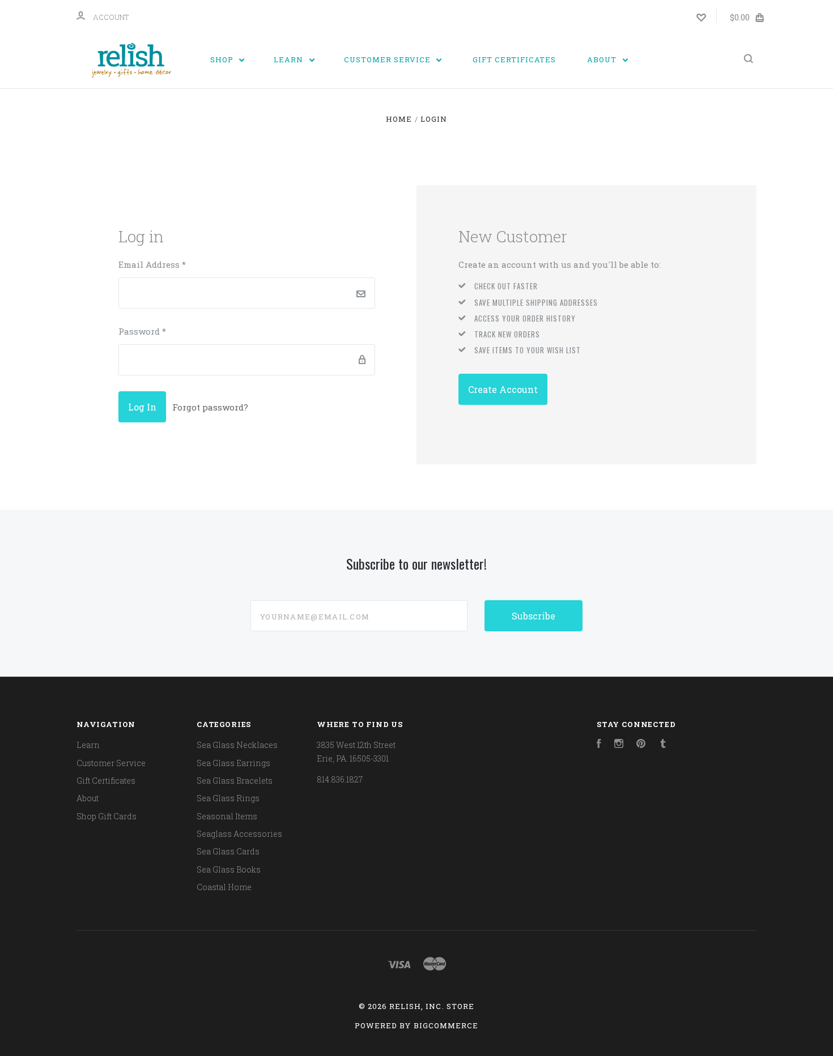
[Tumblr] (663, 744)
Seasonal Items (227, 816)
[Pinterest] (640, 744)
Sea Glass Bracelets (235, 780)
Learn (289, 59)
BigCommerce (446, 1025)
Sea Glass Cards (228, 851)
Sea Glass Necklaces (237, 744)
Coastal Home (224, 887)
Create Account (503, 389)
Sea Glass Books (229, 869)
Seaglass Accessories (239, 833)
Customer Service (388, 59)
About (603, 59)
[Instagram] (618, 744)
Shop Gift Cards (106, 816)
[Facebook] (599, 744)
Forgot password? (210, 407)
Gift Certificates (514, 59)
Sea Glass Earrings (233, 763)
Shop (223, 59)
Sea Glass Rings (228, 798)
